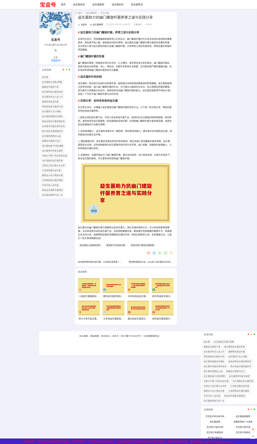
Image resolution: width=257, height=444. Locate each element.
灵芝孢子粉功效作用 (215, 416)
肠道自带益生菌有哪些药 (53, 121)
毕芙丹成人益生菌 (50, 185)
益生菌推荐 (98, 4)
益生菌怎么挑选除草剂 (90, 245)
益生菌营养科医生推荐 (52, 150)
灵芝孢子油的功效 (215, 427)
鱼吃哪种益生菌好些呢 (52, 91)
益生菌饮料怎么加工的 (52, 96)
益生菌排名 (79, 4)
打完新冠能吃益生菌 (51, 170)
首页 (63, 4)
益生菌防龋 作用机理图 (52, 145)
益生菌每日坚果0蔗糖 (52, 82)
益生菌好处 (118, 4)
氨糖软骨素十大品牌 (243, 421)
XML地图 (83, 336)
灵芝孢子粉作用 (243, 427)
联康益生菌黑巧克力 (51, 141)
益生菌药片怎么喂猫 (51, 111)
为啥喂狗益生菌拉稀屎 (52, 180)
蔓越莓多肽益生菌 (50, 101)
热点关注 (105, 336)
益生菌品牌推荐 (243, 416)
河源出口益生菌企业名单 (53, 165)
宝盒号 (84, 24)
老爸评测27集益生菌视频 (142, 245)
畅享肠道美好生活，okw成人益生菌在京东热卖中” (152, 262)
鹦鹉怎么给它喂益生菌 (52, 175)
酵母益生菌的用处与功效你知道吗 (120, 296)
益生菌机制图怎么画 (51, 136)
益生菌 (45, 77)
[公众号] (55, 50)
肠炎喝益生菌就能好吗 (52, 131)
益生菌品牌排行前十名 (52, 195)
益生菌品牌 (215, 421)
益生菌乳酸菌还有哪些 (52, 116)
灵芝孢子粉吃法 (215, 437)
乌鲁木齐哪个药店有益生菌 (54, 155)
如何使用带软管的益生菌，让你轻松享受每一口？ (101, 262)
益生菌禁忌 (137, 4)
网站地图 (94, 336)
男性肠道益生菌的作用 (52, 106)
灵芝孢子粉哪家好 (215, 432)
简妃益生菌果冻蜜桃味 (52, 190)
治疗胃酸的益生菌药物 (52, 160)
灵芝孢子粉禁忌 (243, 432)
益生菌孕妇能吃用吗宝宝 (53, 126)
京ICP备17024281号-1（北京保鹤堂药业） (141, 336)
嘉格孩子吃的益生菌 (115, 245)
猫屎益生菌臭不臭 (50, 87)
